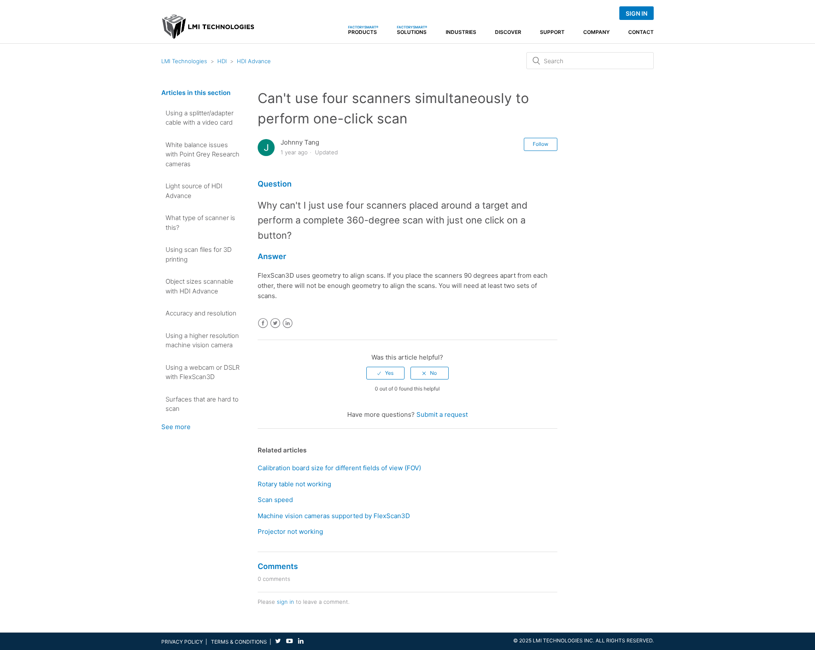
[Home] (208, 30)
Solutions (412, 30)
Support (552, 32)
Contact (641, 32)
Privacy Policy (182, 642)
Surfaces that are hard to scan (202, 404)
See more (176, 427)
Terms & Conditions (239, 642)
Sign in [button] (636, 13)
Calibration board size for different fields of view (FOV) (339, 468)
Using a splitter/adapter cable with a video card (199, 118)
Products (363, 30)
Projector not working (290, 531)
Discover (508, 32)
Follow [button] (540, 144)
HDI (222, 61)
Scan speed (275, 500)
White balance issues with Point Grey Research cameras (202, 154)
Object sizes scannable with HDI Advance (199, 286)
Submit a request (442, 414)
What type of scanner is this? (200, 223)
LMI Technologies (184, 61)
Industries (461, 32)
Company (596, 32)
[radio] (385, 373)
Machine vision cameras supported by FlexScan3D (334, 516)
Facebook (263, 323)
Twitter (275, 323)
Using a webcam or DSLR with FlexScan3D (202, 372)
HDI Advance (254, 61)
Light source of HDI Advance (194, 191)
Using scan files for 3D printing (199, 254)
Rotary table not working (294, 484)
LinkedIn (287, 323)
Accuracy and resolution (201, 313)
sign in (285, 601)
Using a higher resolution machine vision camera (202, 340)
